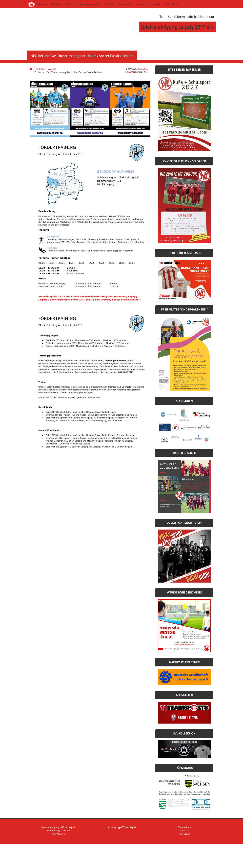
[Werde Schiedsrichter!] (184, 625)
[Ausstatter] (184, 712)
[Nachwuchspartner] (184, 676)
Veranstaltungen (89, 4)
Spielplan (56, 4)
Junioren (130, 72)
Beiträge (40, 69)
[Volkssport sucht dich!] (184, 556)
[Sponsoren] (184, 425)
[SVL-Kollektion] (184, 749)
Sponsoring (124, 4)
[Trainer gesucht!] (184, 486)
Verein (107, 4)
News (41, 4)
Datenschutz (184, 827)
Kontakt (156, 4)
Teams (69, 4)
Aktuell (52, 69)
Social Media (172, 4)
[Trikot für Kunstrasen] (184, 279)
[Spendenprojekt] (184, 113)
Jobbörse (142, 4)
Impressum (184, 834)
